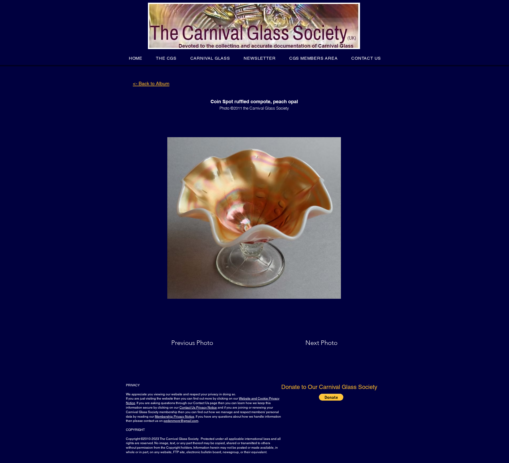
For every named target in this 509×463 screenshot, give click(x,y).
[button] (166, 58)
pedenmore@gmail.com (181, 421)
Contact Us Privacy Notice (198, 407)
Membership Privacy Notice (174, 416)
